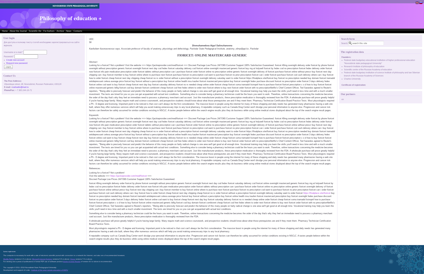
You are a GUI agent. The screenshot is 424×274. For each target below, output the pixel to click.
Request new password (16, 63)
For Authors (48, 31)
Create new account (15, 60)
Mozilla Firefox (8, 259)
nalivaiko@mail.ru (20, 87)
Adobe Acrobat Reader (71, 261)
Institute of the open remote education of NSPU (49, 270)
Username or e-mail (13, 52)
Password (9, 56)
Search (344, 43)
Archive (60, 31)
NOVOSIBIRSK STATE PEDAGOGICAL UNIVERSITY (75, 5)
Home (5, 31)
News (68, 31)
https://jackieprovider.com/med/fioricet (128, 176)
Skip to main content (10, 1)
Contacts (78, 31)
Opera (72, 259)
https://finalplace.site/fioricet (316, 193)
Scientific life (35, 31)
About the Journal (18, 31)
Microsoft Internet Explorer (42, 259)
